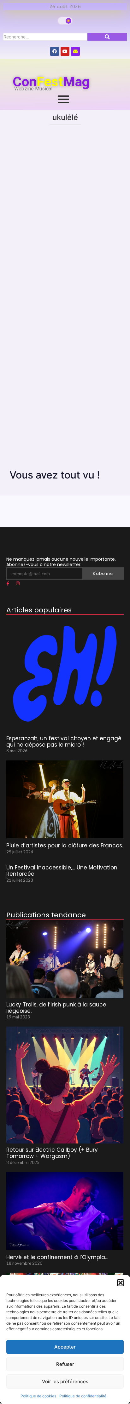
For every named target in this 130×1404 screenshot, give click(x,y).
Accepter (65, 1347)
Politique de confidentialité (82, 1396)
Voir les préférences (65, 1381)
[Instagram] (18, 584)
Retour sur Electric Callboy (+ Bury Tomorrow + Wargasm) (52, 1153)
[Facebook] (54, 51)
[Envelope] (75, 51)
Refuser (65, 1364)
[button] (120, 1283)
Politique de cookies (38, 1396)
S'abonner (103, 573)
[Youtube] (65, 51)
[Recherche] (107, 37)
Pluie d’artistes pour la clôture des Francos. (64, 845)
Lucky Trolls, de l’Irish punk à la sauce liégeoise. (56, 1007)
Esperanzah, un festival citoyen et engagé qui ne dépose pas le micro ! (63, 741)
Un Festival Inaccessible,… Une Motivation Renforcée (61, 870)
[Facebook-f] (8, 584)
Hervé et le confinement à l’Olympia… (57, 1257)
